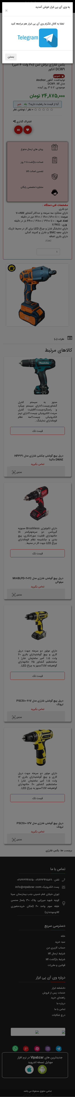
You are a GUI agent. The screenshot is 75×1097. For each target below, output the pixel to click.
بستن (11, 57)
